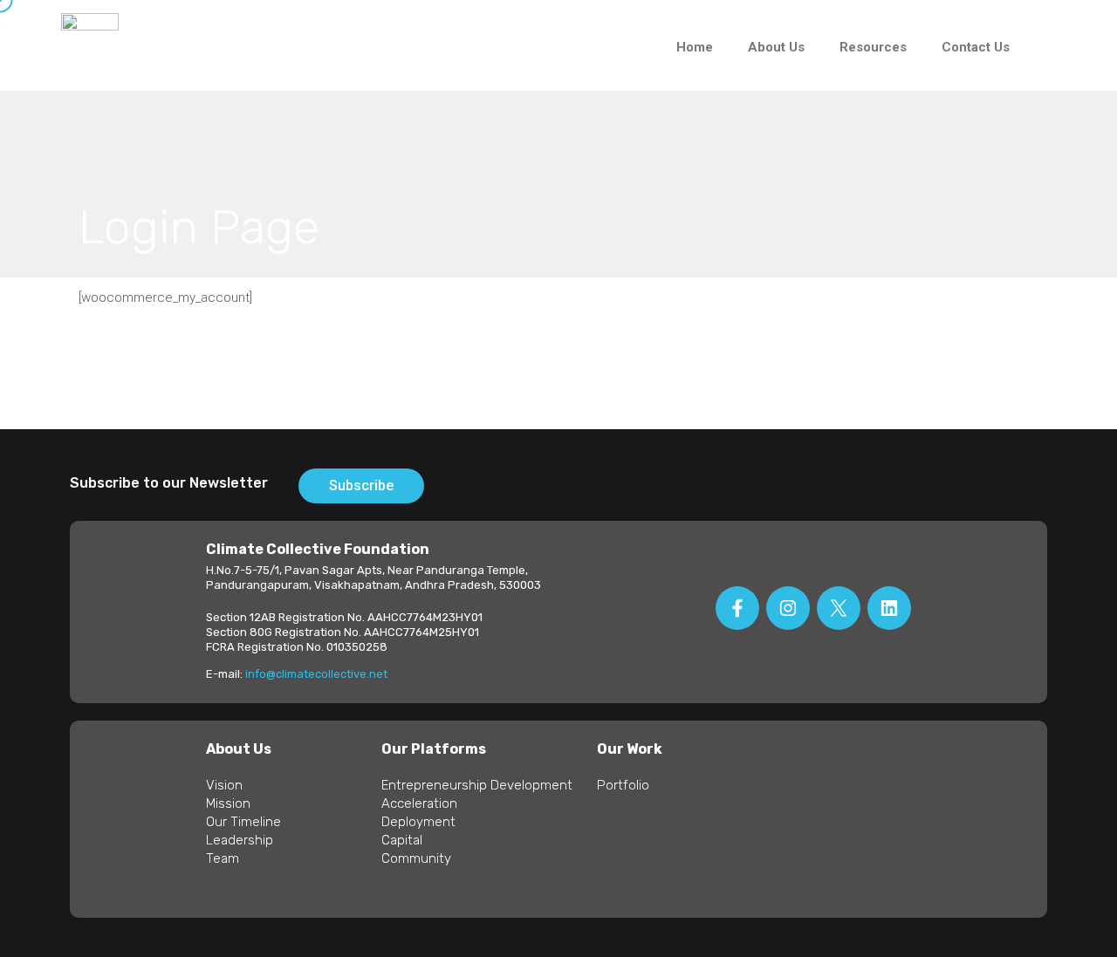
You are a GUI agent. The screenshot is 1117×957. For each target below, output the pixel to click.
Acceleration (419, 803)
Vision (224, 785)
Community (416, 858)
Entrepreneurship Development (476, 785)
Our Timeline (243, 822)
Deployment (418, 822)
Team (222, 858)
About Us (776, 47)
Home (694, 47)
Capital (401, 840)
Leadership (239, 840)
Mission (228, 803)
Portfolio (623, 785)
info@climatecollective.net (316, 673)
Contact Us (976, 47)
